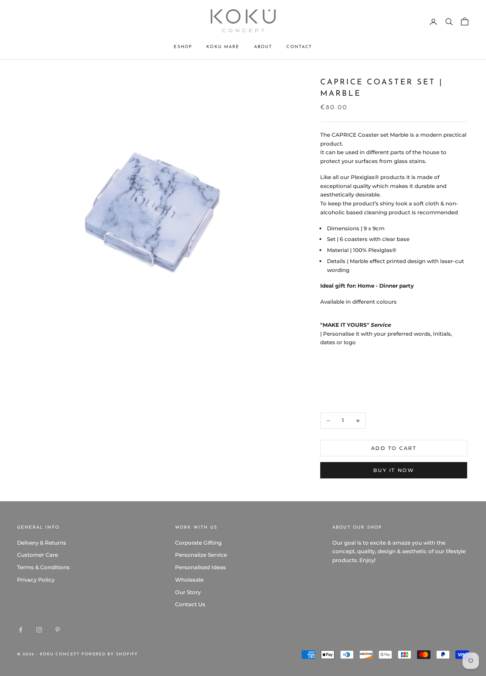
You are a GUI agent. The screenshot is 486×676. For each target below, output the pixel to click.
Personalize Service (201, 554)
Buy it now (393, 470)
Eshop (183, 47)
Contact (299, 47)
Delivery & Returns (41, 542)
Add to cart (394, 448)
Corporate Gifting (198, 542)
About (263, 47)
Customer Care (37, 554)
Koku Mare (222, 47)
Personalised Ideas (200, 567)
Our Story (188, 592)
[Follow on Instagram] (39, 629)
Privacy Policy (35, 579)
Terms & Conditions (43, 567)
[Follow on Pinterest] (57, 629)
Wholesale (189, 579)
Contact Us (190, 604)
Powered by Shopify (109, 654)
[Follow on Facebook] (20, 629)
